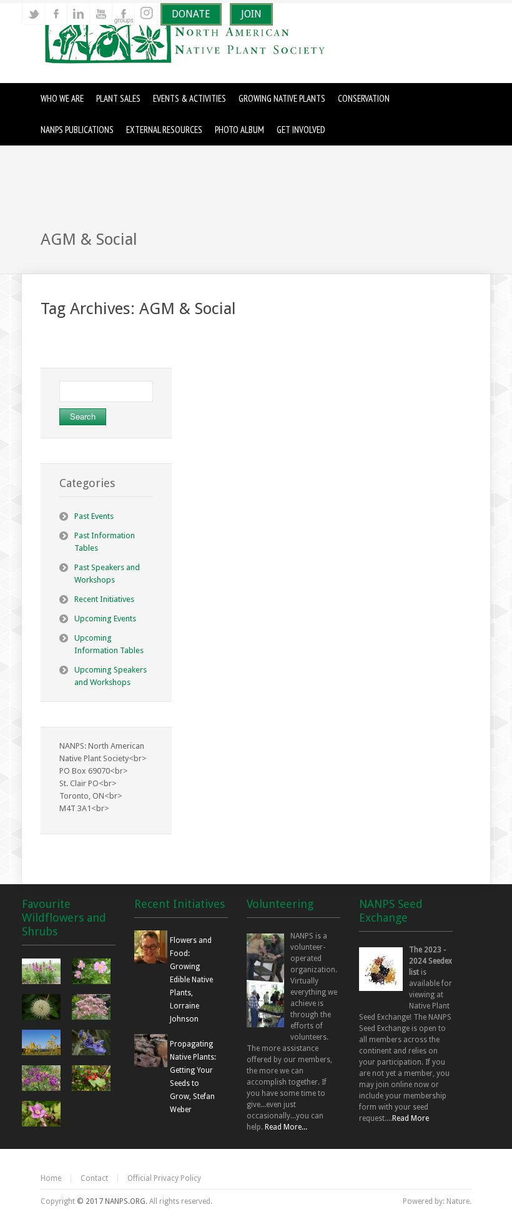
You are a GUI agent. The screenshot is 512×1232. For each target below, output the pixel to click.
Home (51, 1178)
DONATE (191, 14)
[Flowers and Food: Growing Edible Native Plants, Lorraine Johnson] (150, 961)
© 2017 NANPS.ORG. (112, 1201)
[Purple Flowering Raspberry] (43, 1115)
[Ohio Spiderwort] (93, 1044)
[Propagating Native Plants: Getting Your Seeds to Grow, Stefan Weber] (150, 1064)
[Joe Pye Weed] (93, 1008)
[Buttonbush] (43, 1008)
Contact (94, 1178)
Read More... (286, 1127)
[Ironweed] (43, 1079)
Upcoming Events (105, 618)
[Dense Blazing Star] (43, 972)
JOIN (251, 14)
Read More (410, 1118)
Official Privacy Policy (164, 1178)
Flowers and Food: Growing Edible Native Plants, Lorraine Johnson (191, 979)
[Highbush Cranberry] (93, 1079)
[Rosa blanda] (93, 972)
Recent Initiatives (104, 599)
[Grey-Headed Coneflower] (43, 1044)
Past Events (94, 516)
